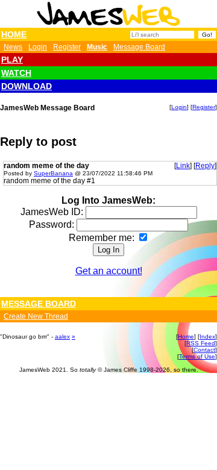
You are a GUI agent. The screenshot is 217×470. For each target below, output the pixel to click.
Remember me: (103, 238)
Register (67, 47)
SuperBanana (53, 173)
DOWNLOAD (26, 86)
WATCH (16, 73)
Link (183, 165)
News (13, 47)
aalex (62, 336)
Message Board (139, 47)
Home (186, 336)
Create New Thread (36, 316)
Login (37, 47)
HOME (14, 34)
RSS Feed (200, 343)
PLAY (12, 59)
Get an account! (108, 271)
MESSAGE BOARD (38, 304)
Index (207, 336)
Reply (205, 165)
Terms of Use (197, 356)
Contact (204, 349)
